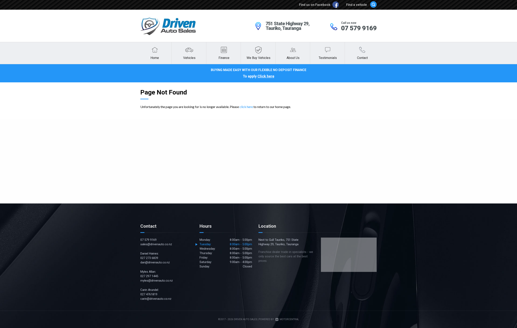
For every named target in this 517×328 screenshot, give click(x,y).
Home (154, 58)
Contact (362, 58)
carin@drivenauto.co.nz (155, 299)
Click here (265, 76)
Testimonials (328, 58)
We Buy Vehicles (258, 58)
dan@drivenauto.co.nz (155, 262)
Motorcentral (289, 319)
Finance (224, 58)
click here (246, 107)
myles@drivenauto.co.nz (156, 280)
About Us (293, 58)
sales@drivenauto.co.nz (156, 244)
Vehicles (189, 58)
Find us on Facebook (315, 5)
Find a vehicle (356, 5)
